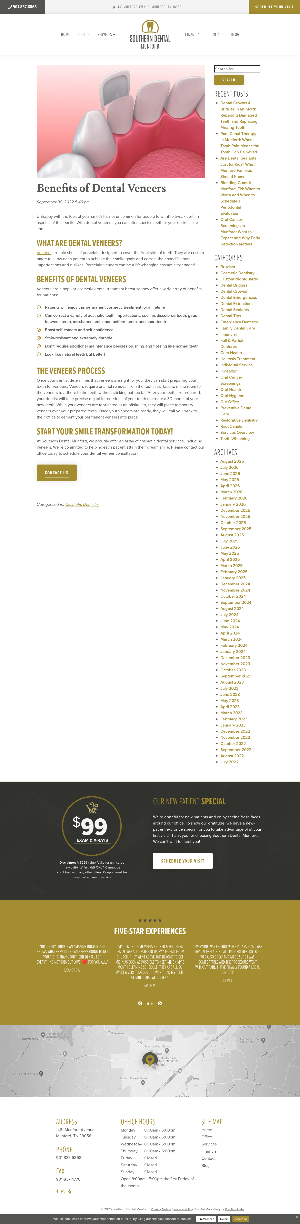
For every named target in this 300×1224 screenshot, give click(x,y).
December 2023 (235, 658)
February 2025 (234, 572)
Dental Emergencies (238, 297)
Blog (235, 34)
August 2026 (232, 461)
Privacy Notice (161, 1209)
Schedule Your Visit (274, 7)
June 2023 (230, 694)
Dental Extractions (236, 303)
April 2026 (230, 486)
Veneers (44, 253)
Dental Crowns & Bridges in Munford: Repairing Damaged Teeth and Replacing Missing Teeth (239, 115)
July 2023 (229, 688)
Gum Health (231, 353)
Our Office (229, 402)
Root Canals (231, 426)
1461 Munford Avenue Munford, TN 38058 (75, 1133)
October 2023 (233, 670)
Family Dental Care (237, 328)
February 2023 (233, 719)
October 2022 (233, 743)
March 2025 (231, 565)
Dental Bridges (233, 285)
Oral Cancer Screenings (231, 380)
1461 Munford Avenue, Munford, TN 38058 (148, 7)
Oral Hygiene (232, 396)
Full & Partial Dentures (231, 343)
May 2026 (229, 480)
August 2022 (232, 756)
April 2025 (230, 559)
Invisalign (229, 371)
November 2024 (235, 590)
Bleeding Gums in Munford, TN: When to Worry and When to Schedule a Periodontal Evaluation (240, 198)
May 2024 (229, 627)
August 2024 (232, 608)
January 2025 (233, 578)
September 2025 (235, 529)
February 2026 (234, 498)
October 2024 (233, 596)
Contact (216, 34)
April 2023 (230, 707)
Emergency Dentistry (239, 322)
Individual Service (236, 365)
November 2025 (235, 516)
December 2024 (235, 584)
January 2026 (233, 504)
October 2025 (233, 523)
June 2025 (230, 547)
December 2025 (235, 510)
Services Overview (237, 432)
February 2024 (234, 645)
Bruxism (227, 267)
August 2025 (232, 535)
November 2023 (235, 664)
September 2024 (235, 602)
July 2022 (229, 762)
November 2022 (235, 737)
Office (83, 34)
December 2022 (235, 731)
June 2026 (230, 473)
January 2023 (233, 725)
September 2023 (235, 676)
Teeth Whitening (235, 438)
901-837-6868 (25, 6)
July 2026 (229, 467)
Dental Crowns (233, 291)
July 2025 (229, 541)
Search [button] (229, 80)
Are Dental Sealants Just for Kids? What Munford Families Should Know (238, 167)
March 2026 (231, 492)
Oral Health (230, 389)
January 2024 (233, 651)
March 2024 (231, 639)
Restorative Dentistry (239, 420)
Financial (193, 34)
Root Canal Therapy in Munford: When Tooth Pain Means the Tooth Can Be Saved (239, 142)
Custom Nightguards (239, 279)
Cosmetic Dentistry (82, 504)
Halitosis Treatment (237, 359)
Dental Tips (230, 316)
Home (65, 34)
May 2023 (229, 701)
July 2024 (229, 615)
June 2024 (230, 621)
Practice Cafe (234, 1209)
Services (105, 34)
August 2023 (232, 682)
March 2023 (231, 713)
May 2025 (229, 553)
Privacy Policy (183, 1209)
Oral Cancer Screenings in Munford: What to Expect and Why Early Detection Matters (240, 231)
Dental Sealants (234, 310)
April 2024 (230, 633)
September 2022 (235, 750)
